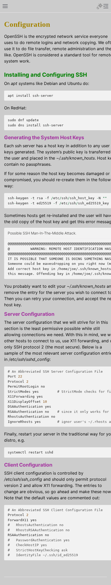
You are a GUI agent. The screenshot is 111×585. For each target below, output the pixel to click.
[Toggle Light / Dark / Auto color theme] (100, 6)
